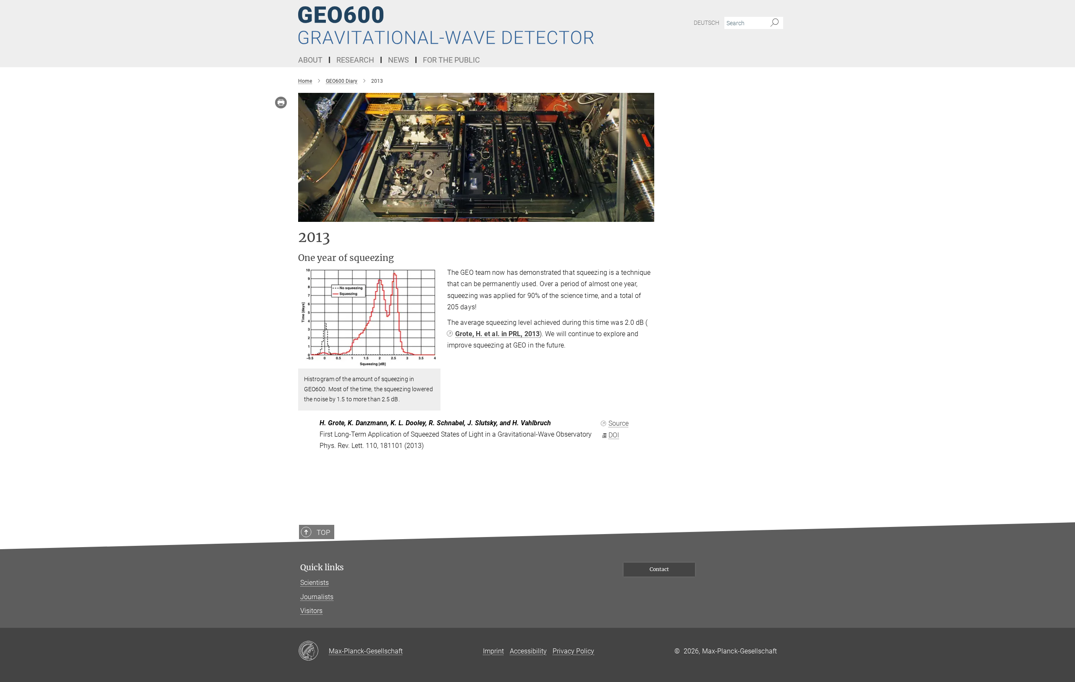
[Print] (281, 102)
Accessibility (528, 651)
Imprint (493, 651)
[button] (433, 362)
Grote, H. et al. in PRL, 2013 (497, 334)
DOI (613, 435)
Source (618, 423)
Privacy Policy (573, 651)
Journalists (316, 597)
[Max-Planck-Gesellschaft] (313, 651)
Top (323, 532)
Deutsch (706, 22)
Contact (659, 569)
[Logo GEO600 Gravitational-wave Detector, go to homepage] (455, 25)
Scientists (314, 583)
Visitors (311, 611)
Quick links (322, 567)
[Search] (774, 23)
